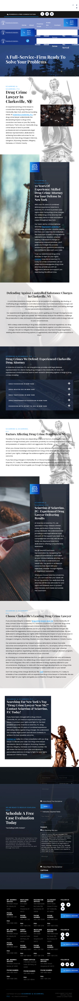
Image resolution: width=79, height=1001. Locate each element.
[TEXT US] (42, 5)
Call (41, 672)
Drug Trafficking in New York (22, 395)
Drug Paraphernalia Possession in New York (28, 400)
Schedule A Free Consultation (22, 14)
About (31, 25)
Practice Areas (40, 25)
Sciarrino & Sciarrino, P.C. (23, 115)
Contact (57, 25)
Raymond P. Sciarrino (50, 227)
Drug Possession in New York (21, 384)
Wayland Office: (24, 901)
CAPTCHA (44, 870)
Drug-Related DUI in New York (22, 389)
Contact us (11, 739)
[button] (39, 383)
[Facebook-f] (73, 5)
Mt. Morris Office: (12, 901)
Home (24, 25)
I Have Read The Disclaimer (52, 801)
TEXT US (49, 4)
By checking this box (49, 830)
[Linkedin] (76, 7)
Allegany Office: (51, 901)
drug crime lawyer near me (42, 621)
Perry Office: (23, 930)
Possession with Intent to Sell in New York (28, 406)
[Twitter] (76, 5)
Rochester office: (38, 901)
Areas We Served (48, 25)
